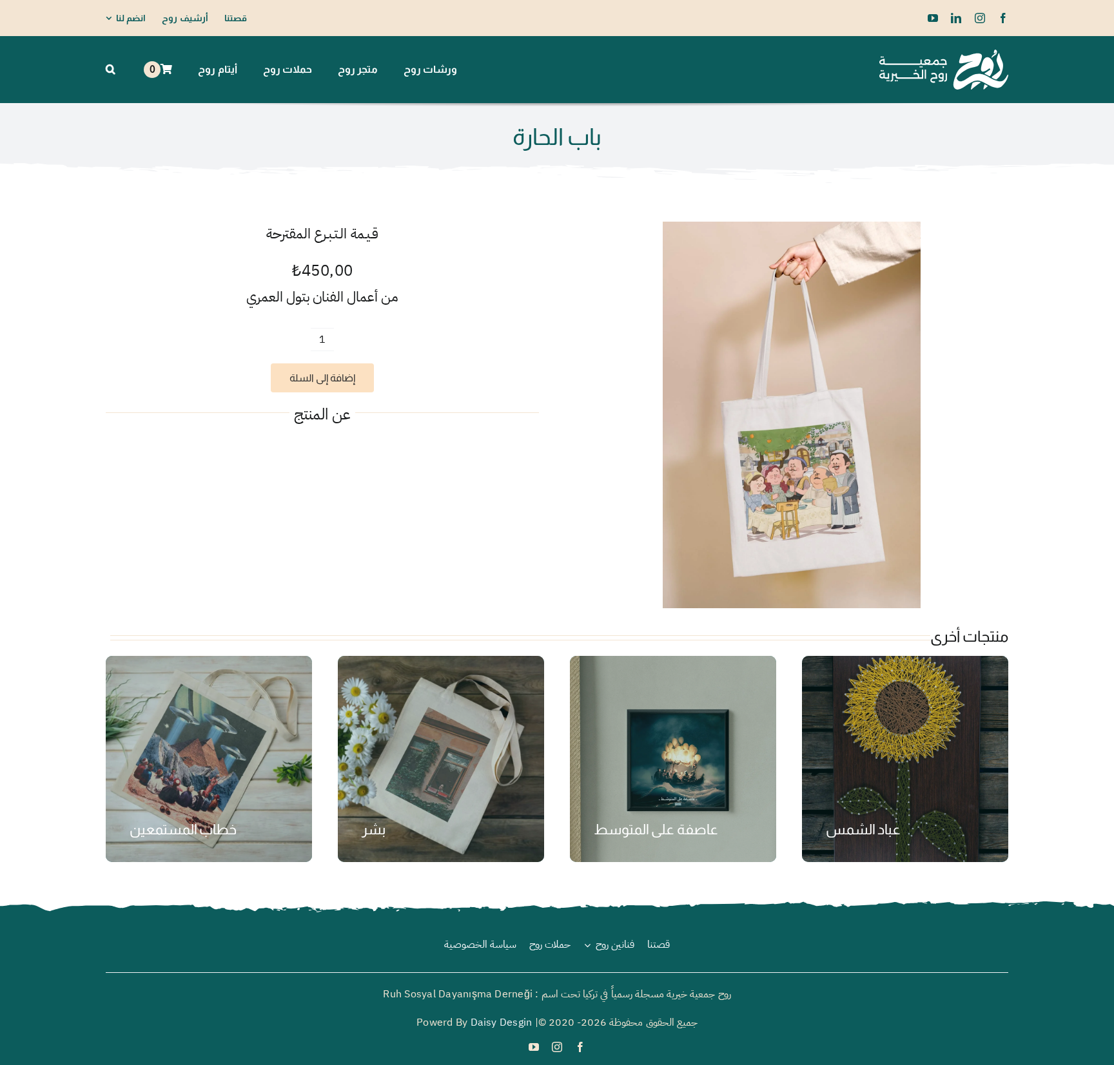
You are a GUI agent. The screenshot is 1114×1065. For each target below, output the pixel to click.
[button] (110, 69)
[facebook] (1003, 18)
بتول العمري (278, 296)
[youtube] (933, 18)
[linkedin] (956, 18)
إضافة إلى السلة (322, 377)
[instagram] (980, 18)
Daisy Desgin (502, 1022)
